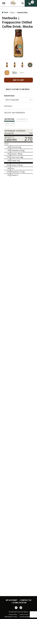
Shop (12, 12)
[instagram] (21, 608)
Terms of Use (24, 614)
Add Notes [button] (8, 106)
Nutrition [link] (9, 119)
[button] (7, 65)
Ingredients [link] (22, 119)
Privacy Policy (13, 614)
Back (6, 12)
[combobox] (18, 100)
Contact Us (25, 600)
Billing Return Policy (11, 616)
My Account (11, 600)
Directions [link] (10, 123)
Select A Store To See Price (17, 89)
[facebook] (16, 608)
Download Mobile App (27, 616)
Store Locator (19, 603)
